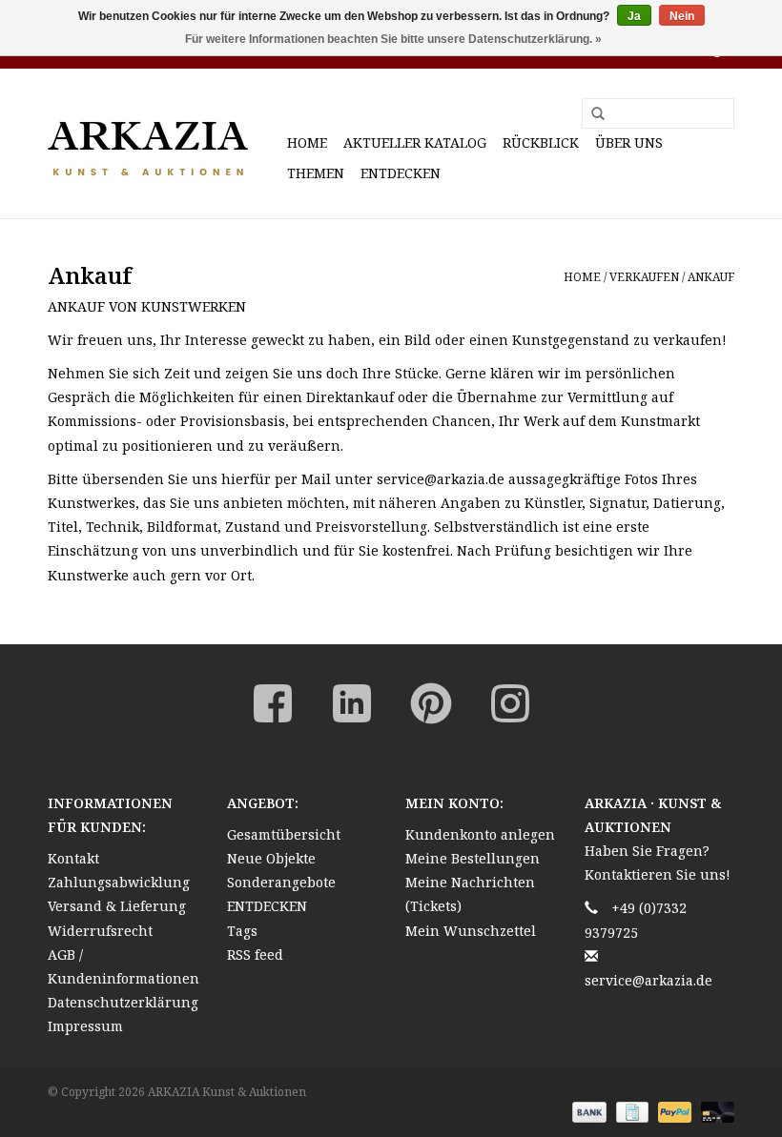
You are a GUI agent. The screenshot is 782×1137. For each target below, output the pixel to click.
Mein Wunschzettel (470, 931)
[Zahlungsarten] (587, 1111)
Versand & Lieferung (117, 906)
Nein (681, 16)
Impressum (85, 1026)
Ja (634, 16)
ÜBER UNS (629, 142)
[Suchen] (591, 114)
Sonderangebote (281, 882)
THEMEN (315, 173)
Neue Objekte (271, 858)
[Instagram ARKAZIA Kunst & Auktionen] (510, 703)
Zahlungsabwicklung (119, 882)
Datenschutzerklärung (123, 1002)
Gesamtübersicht (283, 834)
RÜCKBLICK (541, 142)
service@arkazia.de (648, 980)
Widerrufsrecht (100, 931)
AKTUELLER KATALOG (414, 142)
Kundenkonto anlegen (480, 834)
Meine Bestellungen (472, 858)
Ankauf (711, 277)
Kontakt (73, 858)
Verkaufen (644, 277)
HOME (307, 142)
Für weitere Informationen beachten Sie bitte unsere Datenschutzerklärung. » (393, 39)
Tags (242, 931)
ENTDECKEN (400, 173)
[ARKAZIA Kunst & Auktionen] (164, 143)
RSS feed (255, 954)
